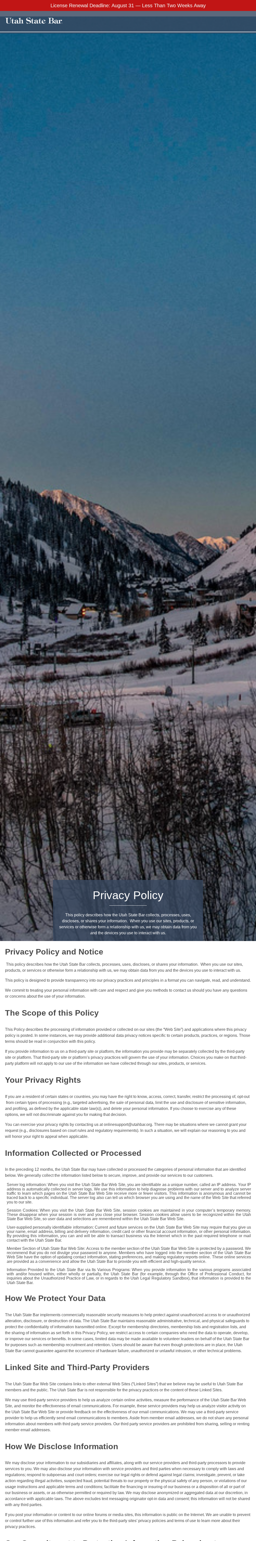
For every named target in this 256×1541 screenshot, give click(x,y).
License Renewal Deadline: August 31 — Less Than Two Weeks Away (128, 5)
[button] (230, 21)
